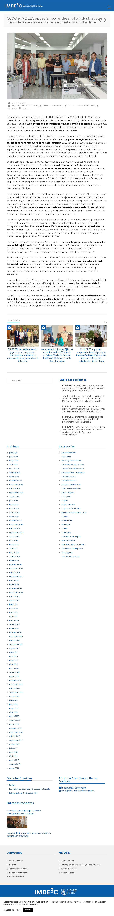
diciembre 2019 (15, 728)
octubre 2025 (14, 488)
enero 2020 (14, 724)
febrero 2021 (14, 672)
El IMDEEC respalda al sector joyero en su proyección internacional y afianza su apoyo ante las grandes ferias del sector (22, 355)
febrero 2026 (14, 472)
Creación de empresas (71, 484)
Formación (66, 524)
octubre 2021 (14, 640)
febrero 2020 (14, 720)
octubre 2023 (14, 572)
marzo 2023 (14, 580)
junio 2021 (13, 656)
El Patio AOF (66, 496)
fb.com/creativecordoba (73, 787)
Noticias (12, 865)
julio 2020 (13, 700)
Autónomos (66, 457)
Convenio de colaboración (73, 468)
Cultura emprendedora (71, 488)
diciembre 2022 (15, 588)
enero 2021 (14, 676)
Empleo (65, 500)
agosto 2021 (14, 648)
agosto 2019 (14, 744)
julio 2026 (13, 452)
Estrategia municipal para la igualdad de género (81, 865)
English (12, 785)
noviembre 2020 (16, 684)
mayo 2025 (13, 504)
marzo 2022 (14, 620)
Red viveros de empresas (72, 548)
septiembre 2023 (16, 576)
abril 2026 (13, 464)
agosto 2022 (14, 600)
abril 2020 (13, 712)
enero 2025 (14, 516)
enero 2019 (14, 768)
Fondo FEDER (67, 520)
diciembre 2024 (15, 520)
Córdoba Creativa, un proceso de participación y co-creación (24, 812)
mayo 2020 (13, 708)
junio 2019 (13, 752)
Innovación (66, 532)
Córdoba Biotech (69, 476)
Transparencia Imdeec (18, 869)
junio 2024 (13, 540)
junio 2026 (13, 457)
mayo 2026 (13, 460)
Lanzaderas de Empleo (71, 536)
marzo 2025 (14, 508)
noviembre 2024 (16, 524)
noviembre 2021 (16, 636)
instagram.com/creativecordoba (77, 790)
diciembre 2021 (15, 632)
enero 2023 (14, 584)
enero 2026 (14, 476)
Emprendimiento (68, 504)
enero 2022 (14, 628)
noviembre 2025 (16, 484)
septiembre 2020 (16, 692)
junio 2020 (13, 704)
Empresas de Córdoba (53, 106)
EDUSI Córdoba (67, 861)
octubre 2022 (14, 596)
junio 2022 (13, 608)
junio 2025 (13, 500)
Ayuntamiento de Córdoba (73, 464)
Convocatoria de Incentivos (25, 106)
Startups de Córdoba (70, 556)
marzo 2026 (14, 468)
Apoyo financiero (69, 452)
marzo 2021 (14, 668)
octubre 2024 (14, 528)
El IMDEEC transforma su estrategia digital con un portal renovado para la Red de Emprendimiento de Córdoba (83, 419)
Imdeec (26, 108)
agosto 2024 (14, 536)
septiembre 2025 (16, 492)
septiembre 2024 (16, 532)
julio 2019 (13, 748)
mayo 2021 (13, 660)
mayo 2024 (13, 544)
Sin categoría (67, 552)
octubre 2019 (14, 736)
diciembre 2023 (15, 564)
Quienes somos (16, 861)
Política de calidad (16, 877)
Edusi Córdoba (68, 492)
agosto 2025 (14, 496)
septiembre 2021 (16, 644)
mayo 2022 (13, 612)
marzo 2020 (14, 716)
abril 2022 (13, 616)
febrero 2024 (14, 556)
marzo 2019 (14, 760)
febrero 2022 (14, 624)
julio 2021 (13, 652)
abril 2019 (13, 756)
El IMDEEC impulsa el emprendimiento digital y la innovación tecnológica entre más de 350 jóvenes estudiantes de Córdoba (91, 355)
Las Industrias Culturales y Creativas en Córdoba (29, 789)
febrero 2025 (14, 512)
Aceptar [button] (28, 909)
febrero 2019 (14, 764)
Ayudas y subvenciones (72, 460)
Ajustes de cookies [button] (12, 910)
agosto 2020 (14, 696)
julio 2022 (13, 604)
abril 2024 (13, 548)
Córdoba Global (68, 873)
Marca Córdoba (68, 540)
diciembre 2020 (15, 680)
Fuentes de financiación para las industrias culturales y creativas (29, 834)
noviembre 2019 (16, 732)
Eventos (65, 516)
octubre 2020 (14, 688)
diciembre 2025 (15, 480)
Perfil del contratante (18, 873)
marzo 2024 (14, 552)
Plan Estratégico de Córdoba (74, 544)
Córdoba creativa (69, 480)
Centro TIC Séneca (69, 869)
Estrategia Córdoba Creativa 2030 (23, 793)
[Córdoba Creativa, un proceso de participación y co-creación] (17, 822)
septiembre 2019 (16, 740)
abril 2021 (13, 664)
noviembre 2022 (16, 592)
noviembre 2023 (16, 568)
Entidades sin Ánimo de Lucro (82, 106)
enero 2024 (14, 560)
